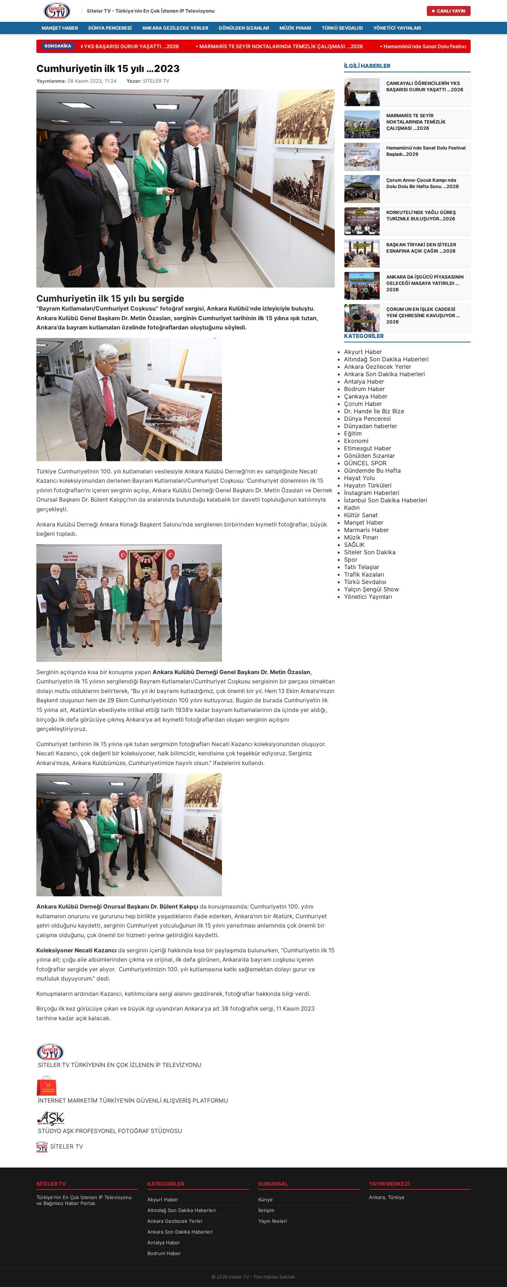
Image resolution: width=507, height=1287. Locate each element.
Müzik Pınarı (295, 28)
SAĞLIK (354, 544)
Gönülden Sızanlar (244, 28)
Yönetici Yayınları (397, 28)
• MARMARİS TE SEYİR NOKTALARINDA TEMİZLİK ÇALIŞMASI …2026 (268, 46)
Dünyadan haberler (370, 426)
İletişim (266, 1210)
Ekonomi (356, 440)
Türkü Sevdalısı (342, 28)
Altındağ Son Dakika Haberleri (386, 359)
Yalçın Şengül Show (371, 589)
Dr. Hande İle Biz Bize (374, 411)
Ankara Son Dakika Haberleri (384, 374)
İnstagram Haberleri (371, 492)
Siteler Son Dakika (370, 552)
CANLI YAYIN (451, 11)
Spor (350, 559)
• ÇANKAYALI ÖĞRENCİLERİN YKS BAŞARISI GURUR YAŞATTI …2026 (84, 46)
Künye (265, 1199)
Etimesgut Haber (367, 448)
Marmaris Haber (366, 529)
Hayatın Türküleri (368, 485)
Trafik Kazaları (364, 574)
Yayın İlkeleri (272, 1221)
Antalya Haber (364, 381)
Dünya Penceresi (110, 28)
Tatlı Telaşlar (361, 567)
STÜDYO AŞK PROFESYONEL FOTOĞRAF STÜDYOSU (109, 1131)
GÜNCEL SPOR (365, 463)
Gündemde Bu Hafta (372, 470)
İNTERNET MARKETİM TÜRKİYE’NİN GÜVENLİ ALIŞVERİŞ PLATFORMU (132, 1100)
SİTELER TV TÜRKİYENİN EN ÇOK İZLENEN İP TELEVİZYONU (119, 1064)
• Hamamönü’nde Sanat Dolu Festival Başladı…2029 (431, 46)
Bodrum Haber (364, 389)
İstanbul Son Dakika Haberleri (385, 500)
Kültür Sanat (361, 515)
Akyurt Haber (363, 351)
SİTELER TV (66, 1146)
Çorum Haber (363, 403)
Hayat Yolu (359, 478)
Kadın (352, 507)
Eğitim (353, 433)
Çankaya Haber (365, 396)
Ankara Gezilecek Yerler (175, 28)
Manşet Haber (60, 28)
